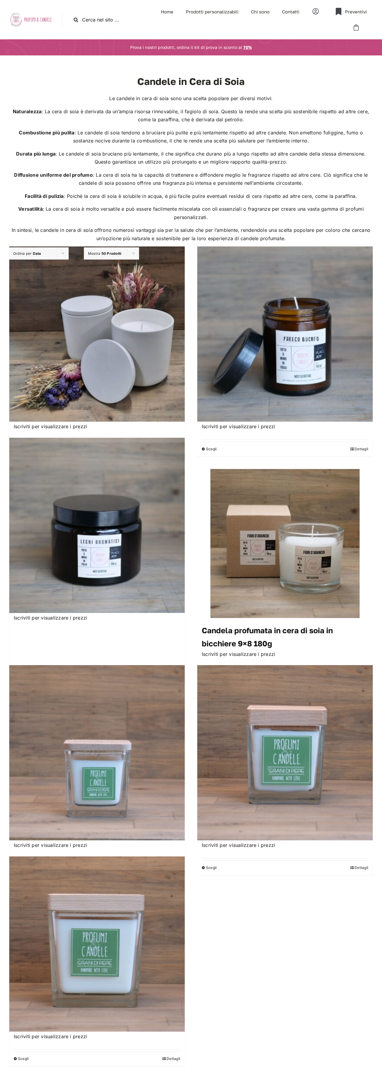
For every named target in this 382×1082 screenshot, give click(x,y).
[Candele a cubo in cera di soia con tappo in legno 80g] (97, 752)
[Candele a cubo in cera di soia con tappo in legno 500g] (97, 944)
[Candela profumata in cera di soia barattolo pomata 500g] (97, 525)
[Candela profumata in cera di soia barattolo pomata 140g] (285, 334)
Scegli (211, 449)
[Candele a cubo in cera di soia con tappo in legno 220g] (285, 752)
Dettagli (361, 449)
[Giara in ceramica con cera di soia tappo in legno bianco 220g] (97, 334)
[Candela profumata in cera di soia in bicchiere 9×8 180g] (285, 543)
